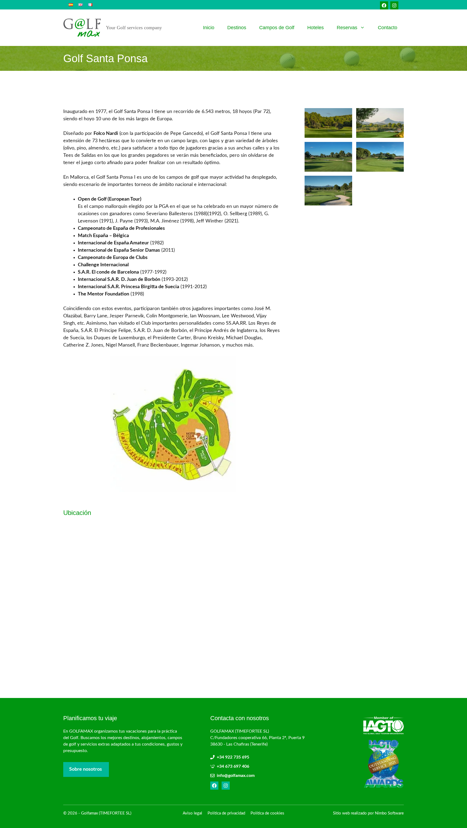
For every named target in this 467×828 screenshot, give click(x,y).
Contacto (387, 27)
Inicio (208, 27)
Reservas (347, 27)
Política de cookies (267, 813)
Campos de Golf (276, 27)
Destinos (236, 27)
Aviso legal (192, 813)
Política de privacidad (226, 813)
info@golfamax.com (236, 775)
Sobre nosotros (85, 769)
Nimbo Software (389, 813)
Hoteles (315, 27)
